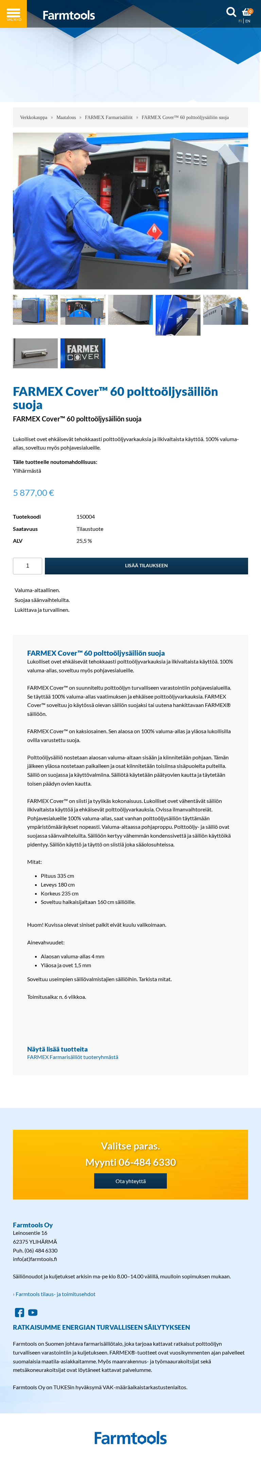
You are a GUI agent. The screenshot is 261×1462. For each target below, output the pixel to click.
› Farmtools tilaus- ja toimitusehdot (54, 1294)
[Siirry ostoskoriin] (247, 13)
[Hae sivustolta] (231, 13)
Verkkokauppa (33, 117)
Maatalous (66, 117)
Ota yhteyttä (131, 1181)
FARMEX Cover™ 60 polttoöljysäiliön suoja (185, 117)
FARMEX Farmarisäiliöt (109, 117)
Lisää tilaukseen (146, 565)
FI (240, 21)
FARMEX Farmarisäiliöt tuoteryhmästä (72, 1057)
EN (247, 21)
